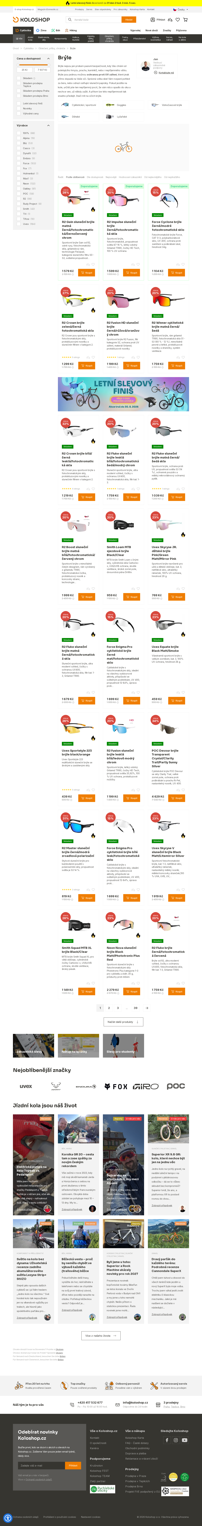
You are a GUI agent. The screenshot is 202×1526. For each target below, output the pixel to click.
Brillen (62, 1356)
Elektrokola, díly (44, 38)
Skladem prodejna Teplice (32, 85)
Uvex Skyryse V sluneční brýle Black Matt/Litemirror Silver (168, 852)
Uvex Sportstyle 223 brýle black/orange (77, 752)
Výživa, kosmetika (156, 38)
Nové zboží (152, 30)
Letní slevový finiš (32, 103)
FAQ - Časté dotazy (137, 1443)
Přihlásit (73, 1465)
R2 (27, 198)
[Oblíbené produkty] (177, 19)
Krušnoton (96, 1465)
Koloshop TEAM (100, 1476)
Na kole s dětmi (182, 38)
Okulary (59, 1353)
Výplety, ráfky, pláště (91, 38)
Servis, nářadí (169, 38)
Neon (29, 183)
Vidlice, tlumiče (76, 38)
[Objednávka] (185, 19)
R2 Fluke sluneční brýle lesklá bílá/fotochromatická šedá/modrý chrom (123, 459)
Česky (181, 9)
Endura (29, 158)
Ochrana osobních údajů (25, 1517)
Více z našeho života (97, 1335)
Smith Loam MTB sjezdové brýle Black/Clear (119, 551)
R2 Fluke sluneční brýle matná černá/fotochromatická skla (78, 652)
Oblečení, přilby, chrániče (109, 38)
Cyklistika (28, 48)
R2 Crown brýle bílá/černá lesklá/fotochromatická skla (78, 459)
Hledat (128, 19)
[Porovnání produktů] (170, 19)
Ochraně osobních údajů (39, 1479)
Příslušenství (139, 38)
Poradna (78, 1223)
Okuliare (59, 1349)
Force (29, 163)
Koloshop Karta (137, 9)
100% (29, 133)
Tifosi (29, 219)
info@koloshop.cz (135, 1402)
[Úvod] (31, 19)
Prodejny (79, 9)
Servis (89, 9)
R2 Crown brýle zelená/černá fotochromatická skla (78, 326)
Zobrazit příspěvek (27, 1209)
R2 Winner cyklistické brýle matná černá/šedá (168, 326)
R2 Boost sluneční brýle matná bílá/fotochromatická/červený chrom (78, 553)
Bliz (28, 143)
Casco (29, 148)
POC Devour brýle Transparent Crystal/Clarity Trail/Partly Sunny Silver (165, 758)
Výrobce (22, 125)
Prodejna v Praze (135, 1476)
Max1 (28, 178)
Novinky (27, 108)
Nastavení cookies (90, 1517)
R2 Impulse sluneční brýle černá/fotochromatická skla (122, 227)
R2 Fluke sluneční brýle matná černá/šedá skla (165, 457)
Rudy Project (32, 203)
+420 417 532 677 (90, 1402)
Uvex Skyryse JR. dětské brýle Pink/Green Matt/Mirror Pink (164, 553)
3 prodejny (171, 1402)
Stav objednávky (103, 9)
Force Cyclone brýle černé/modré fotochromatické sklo (168, 226)
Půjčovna (181, 30)
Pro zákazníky (120, 9)
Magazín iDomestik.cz (48, 9)
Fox (27, 168)
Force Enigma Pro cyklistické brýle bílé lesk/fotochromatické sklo (123, 854)
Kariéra (94, 1448)
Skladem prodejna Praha (36, 90)
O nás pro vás (133, 1118)
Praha (166, 1406)
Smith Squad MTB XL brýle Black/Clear (77, 950)
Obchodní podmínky (137, 1448)
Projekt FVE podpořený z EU (142, 1491)
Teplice (175, 1406)
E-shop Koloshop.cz (24, 9)
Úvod (16, 48)
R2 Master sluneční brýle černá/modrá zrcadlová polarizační (78, 852)
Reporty (91, 1118)
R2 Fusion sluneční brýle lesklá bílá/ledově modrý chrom (120, 756)
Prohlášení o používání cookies (59, 1517)
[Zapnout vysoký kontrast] (8, 1518)
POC (28, 193)
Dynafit (30, 153)
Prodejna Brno (134, 1486)
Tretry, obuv (125, 38)
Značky (167, 30)
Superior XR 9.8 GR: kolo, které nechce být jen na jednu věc (168, 1158)
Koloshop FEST (99, 1470)
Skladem (27, 78)
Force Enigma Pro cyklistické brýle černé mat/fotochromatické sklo (123, 654)
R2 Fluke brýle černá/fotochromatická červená (168, 952)
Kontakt (150, 9)
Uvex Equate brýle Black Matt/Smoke (165, 649)
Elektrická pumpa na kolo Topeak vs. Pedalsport (32, 1171)
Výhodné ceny (31, 113)
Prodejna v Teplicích (137, 1481)
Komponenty (61, 38)
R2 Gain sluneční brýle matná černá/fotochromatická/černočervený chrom (78, 229)
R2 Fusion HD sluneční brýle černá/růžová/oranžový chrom (123, 328)
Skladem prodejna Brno (35, 95)
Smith (29, 208)
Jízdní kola (30, 38)
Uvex (29, 224)
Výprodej (135, 30)
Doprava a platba (135, 1453)
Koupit (88, 272)
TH (26, 214)
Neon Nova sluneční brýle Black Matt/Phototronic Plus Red (123, 953)
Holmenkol (31, 173)
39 (135, 1008)
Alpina (29, 138)
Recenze (45, 1118)
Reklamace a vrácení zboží (141, 1458)
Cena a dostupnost (29, 58)
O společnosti (98, 1443)
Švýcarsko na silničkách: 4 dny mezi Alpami (123, 1179)
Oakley (29, 188)
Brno (182, 1406)
